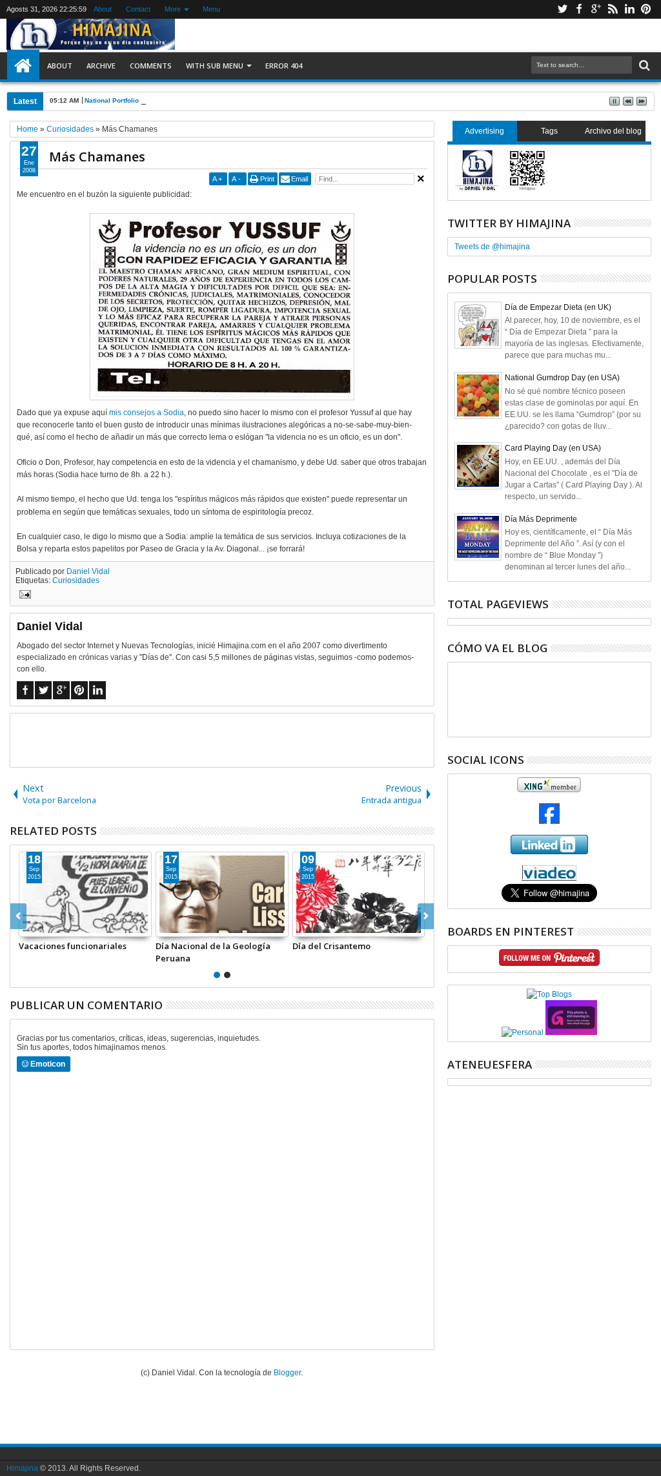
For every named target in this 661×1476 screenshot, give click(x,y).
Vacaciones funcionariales (73, 946)
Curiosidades (75, 580)
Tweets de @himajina (492, 246)
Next (18, 916)
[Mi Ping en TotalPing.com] (571, 1032)
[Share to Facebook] (29, 926)
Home (23, 66)
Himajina (22, 1468)
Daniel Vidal (88, 571)
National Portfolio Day (119, 100)
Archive (101, 65)
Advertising (484, 131)
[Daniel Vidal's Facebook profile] (549, 821)
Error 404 (283, 65)
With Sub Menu (214, 65)
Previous (426, 916)
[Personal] (523, 1032)
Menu (211, 9)
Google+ (595, 9)
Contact (138, 9)
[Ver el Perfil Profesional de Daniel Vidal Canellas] (549, 878)
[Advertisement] (222, 739)
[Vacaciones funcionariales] (85, 894)
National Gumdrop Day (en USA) (562, 377)
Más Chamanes (97, 156)
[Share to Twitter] (43, 926)
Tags (549, 131)
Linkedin (629, 9)
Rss (612, 9)
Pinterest (646, 9)
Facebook (579, 9)
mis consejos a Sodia (146, 412)
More (173, 9)
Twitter (562, 9)
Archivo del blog (613, 131)
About (103, 9)
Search (643, 65)
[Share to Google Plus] (57, 926)
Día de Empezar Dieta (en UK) (558, 307)
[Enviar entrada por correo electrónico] (23, 595)
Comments (151, 65)
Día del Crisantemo (331, 946)
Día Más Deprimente (541, 519)
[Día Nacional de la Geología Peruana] (222, 894)
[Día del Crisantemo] (359, 894)
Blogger (287, 1372)
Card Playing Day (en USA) (553, 448)
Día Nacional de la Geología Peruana (213, 951)
